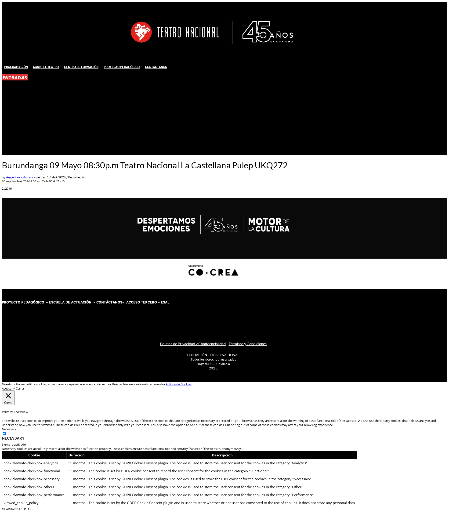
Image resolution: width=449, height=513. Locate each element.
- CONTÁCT (102, 302)
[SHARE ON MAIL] (12, 196)
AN (115, 302)
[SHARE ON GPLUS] (8, 196)
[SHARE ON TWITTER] (3, 196)
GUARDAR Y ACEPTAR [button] (16, 509)
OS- (121, 302)
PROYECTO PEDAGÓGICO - (25, 302)
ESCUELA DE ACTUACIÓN (70, 302)
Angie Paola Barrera (20, 177)
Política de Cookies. (179, 384)
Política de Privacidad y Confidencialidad (193, 343)
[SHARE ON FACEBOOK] (5, 196)
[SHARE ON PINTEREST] (10, 196)
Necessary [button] (9, 429)
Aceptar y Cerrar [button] (13, 388)
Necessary (13, 438)
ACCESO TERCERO (142, 302)
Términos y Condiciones (247, 343)
